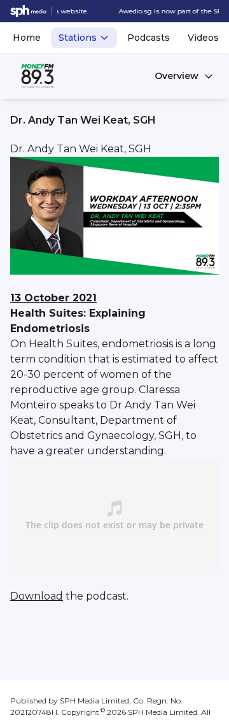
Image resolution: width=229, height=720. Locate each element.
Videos (203, 37)
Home (27, 37)
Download (36, 596)
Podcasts (148, 37)
